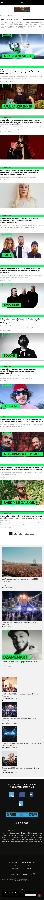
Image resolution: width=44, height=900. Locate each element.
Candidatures (28, 863)
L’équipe (13, 863)
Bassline (28, 868)
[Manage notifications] (39, 895)
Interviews (6, 67)
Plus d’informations (17, 895)
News (4, 416)
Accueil (2, 16)
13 (26, 533)
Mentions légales (19, 874)
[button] (42, 2)
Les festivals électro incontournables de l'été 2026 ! (20, 579)
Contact (15, 868)
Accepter (30, 895)
